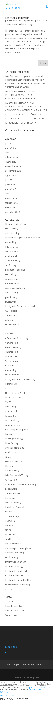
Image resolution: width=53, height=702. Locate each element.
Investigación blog (14, 438)
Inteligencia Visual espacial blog (20, 379)
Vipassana (10, 534)
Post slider (10, 333)
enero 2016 (10, 161)
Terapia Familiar (13, 493)
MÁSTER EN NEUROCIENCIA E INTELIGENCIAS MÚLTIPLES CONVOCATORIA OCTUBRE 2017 (21, 95)
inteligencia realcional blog (17, 584)
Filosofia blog (11, 443)
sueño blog (10, 265)
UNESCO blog (11, 228)
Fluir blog (9, 466)
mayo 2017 (10, 148)
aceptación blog (12, 260)
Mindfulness (11, 383)
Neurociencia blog (14, 566)
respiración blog (12, 256)
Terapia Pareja (12, 516)
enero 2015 (10, 207)
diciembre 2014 (12, 211)
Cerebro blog (11, 342)
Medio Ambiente (13, 543)
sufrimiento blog (13, 424)
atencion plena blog (14, 447)
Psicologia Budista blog (16, 507)
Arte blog (9, 320)
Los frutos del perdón (17, 17)
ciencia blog (10, 274)
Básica (8, 388)
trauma (8, 511)
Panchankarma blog (14, 552)
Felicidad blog (25, 24)
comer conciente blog (15, 288)
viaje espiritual (12, 324)
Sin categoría (11, 361)
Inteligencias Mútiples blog (17, 571)
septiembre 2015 (13, 170)
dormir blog (10, 242)
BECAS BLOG (11, 415)
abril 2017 (10, 152)
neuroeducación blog (15, 269)
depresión (10, 520)
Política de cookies (33, 664)
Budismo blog (12, 420)
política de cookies (37, 687)
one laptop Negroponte (16, 429)
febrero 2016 (11, 157)
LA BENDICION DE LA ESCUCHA (20, 122)
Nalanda (9, 525)
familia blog (10, 406)
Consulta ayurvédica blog (17, 575)
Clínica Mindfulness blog (16, 338)
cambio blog (11, 452)
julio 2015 (10, 180)
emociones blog (13, 347)
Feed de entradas (13, 605)
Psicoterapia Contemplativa (18, 548)
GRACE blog (11, 479)
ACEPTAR (4, 692)
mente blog (10, 370)
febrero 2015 (11, 202)
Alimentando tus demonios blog (20, 484)
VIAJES (8, 402)
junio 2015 (10, 184)
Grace (8, 456)
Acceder (9, 601)
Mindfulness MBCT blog (16, 475)
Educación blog (12, 246)
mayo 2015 (10, 189)
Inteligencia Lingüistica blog (18, 580)
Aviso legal (13, 664)
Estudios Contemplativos (21, 20)
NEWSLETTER (12, 356)
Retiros (8, 589)
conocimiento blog (14, 461)
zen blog (9, 539)
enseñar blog (11, 351)
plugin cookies (35, 689)
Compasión (12, 24)
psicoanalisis (11, 488)
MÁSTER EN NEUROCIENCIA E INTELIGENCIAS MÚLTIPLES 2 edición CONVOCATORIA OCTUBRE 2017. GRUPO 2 (26, 107)
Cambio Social (12, 283)
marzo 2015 (11, 198)
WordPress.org (12, 615)
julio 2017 (10, 143)
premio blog (11, 297)
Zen (7, 329)
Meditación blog (13, 502)
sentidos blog (11, 278)
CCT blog (9, 365)
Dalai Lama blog (13, 397)
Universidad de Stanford (16, 393)
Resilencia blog (12, 470)
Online (8, 529)
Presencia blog (12, 233)
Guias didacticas (13, 310)
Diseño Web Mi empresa (26, 677)
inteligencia (10, 301)
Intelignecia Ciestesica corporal (20, 306)
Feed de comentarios (15, 610)
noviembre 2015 (13, 166)
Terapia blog (11, 315)
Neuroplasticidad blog (15, 224)
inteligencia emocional (15, 561)
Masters (9, 434)
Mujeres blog (11, 251)
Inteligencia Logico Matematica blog (22, 237)
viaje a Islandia (12, 374)
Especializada (11, 411)
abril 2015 (10, 193)
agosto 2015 (11, 175)
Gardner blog (11, 557)
